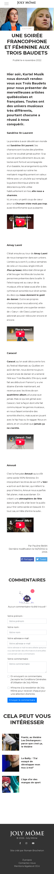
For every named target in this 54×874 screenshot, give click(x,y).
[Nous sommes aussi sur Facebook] (20, 843)
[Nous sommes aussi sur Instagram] (26, 843)
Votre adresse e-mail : (18, 638)
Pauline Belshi (39, 546)
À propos (27, 860)
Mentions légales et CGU (27, 866)
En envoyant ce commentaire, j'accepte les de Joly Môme (28, 679)
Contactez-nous (27, 863)
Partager (28, 559)
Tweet (42, 559)
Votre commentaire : (18, 659)
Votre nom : (13, 627)
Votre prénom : (15, 616)
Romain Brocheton (34, 850)
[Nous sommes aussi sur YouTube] (33, 843)
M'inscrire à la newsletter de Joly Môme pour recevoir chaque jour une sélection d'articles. (28, 691)
